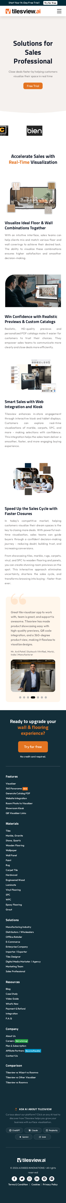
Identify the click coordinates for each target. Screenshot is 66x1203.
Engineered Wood (15, 880)
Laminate (11, 884)
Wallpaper (11, 850)
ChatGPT (16, 1130)
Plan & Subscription (16, 1045)
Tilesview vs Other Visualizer (21, 1077)
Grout (9, 909)
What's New (12, 1003)
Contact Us (12, 1055)
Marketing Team (14, 966)
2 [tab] (24, 697)
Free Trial (33, 86)
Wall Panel (11, 855)
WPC (8, 899)
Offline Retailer (14, 936)
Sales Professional (15, 971)
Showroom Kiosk (15, 808)
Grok (44, 1136)
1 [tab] (20, 697)
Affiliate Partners (23, 1050)
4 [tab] (33, 697)
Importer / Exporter (16, 951)
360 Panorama (16, 788)
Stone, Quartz (13, 840)
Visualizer (11, 783)
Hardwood (11, 874)
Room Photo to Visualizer (19, 803)
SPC (8, 894)
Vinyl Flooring (13, 889)
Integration (12, 1013)
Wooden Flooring (15, 845)
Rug (8, 865)
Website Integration (16, 798)
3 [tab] (28, 697)
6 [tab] (42, 697)
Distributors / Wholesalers (20, 932)
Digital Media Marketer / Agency (23, 961)
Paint (8, 860)
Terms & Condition (18, 1184)
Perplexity (53, 1130)
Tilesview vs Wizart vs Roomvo (22, 1072)
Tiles (8, 830)
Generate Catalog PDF (18, 793)
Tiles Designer (13, 956)
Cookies (35, 1184)
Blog (8, 988)
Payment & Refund (16, 1008)
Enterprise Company (17, 946)
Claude (35, 1130)
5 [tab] (38, 697)
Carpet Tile (12, 870)
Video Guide (12, 998)
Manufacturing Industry (18, 926)
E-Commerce (13, 941)
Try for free (50, 3)
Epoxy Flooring (14, 904)
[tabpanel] (33, 647)
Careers (17, 1040)
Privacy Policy (50, 1184)
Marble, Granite (14, 835)
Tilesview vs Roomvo (17, 1082)
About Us (11, 1036)
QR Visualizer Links (16, 813)
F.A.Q (9, 1018)
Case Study (12, 993)
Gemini (25, 1136)
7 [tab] (46, 697)
